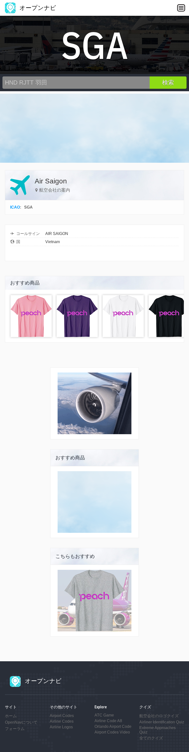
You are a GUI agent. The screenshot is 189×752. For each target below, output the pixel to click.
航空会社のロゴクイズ (159, 716)
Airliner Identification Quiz (161, 722)
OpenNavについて (21, 722)
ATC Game (104, 715)
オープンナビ (37, 7)
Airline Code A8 (108, 721)
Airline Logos (61, 727)
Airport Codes (62, 716)
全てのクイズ (151, 738)
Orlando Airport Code (112, 726)
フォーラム (15, 729)
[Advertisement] (94, 128)
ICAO (15, 207)
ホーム (11, 716)
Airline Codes (62, 721)
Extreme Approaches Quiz (157, 730)
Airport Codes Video (112, 732)
